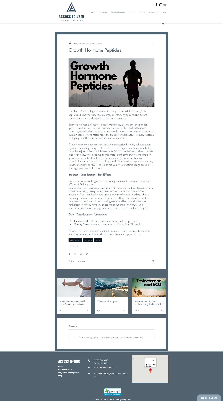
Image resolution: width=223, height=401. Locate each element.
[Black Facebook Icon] (156, 4)
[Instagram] (160, 4)
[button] (132, 12)
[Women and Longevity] (111, 287)
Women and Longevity (107, 301)
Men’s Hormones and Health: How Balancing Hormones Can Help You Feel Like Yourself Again (73, 303)
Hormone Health (74, 246)
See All (163, 274)
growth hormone (75, 240)
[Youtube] (165, 4)
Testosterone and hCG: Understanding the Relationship (149, 303)
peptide (98, 240)
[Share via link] (87, 254)
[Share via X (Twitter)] (75, 254)
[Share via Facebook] (70, 254)
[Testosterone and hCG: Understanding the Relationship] (149, 287)
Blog (60, 375)
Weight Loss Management (68, 372)
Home (60, 366)
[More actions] (153, 43)
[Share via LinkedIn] (81, 254)
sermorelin (88, 240)
